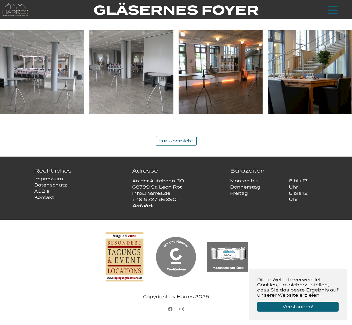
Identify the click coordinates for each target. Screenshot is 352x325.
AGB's (41, 191)
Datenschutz (50, 185)
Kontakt (44, 197)
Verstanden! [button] (297, 307)
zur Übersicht (176, 141)
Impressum (48, 179)
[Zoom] (42, 72)
